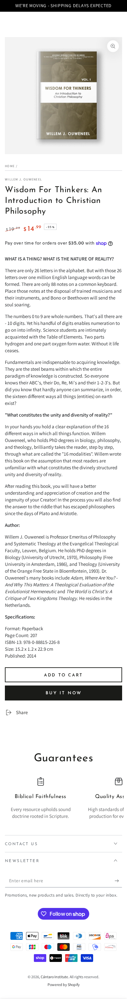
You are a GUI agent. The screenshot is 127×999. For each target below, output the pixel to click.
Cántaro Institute (54, 976)
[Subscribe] (118, 881)
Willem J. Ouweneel (23, 179)
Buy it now (64, 693)
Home (10, 166)
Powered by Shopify (64, 984)
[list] (63, 801)
